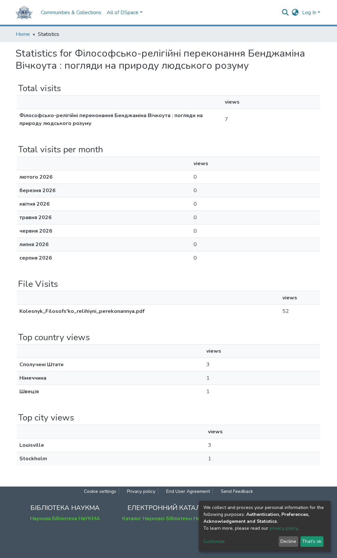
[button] (295, 12)
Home (23, 34)
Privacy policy (141, 491)
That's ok (312, 541)
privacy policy (284, 528)
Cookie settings (100, 491)
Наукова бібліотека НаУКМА (65, 518)
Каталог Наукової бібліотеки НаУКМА (168, 518)
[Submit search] (285, 12)
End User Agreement (188, 491)
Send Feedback (237, 491)
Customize (214, 541)
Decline (288, 541)
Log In (309, 12)
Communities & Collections (71, 12)
